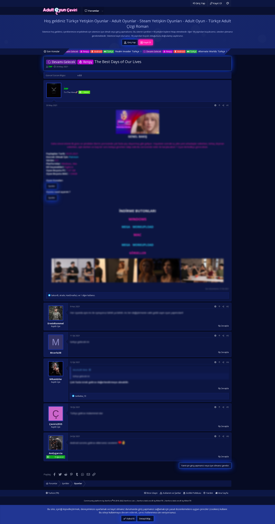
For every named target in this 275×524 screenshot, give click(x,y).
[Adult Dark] (227, 3)
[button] (102, 11)
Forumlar (93, 10)
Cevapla (225, 325)
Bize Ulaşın (152, 493)
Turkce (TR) (53, 493)
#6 (227, 436)
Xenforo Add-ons (150, 500)
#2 (227, 306)
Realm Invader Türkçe (102, 51)
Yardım (209, 493)
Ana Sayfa (223, 493)
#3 (227, 335)
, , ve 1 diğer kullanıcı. (73, 295)
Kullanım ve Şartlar (172, 493)
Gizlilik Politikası (193, 493)
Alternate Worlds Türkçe (186, 51)
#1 (227, 105)
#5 (227, 407)
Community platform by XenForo (109, 500)
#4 (227, 362)
